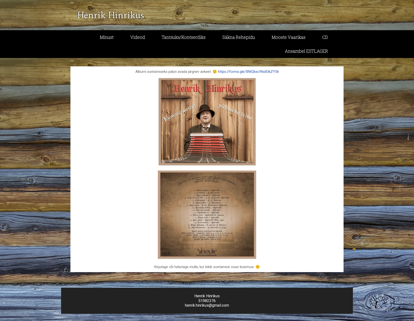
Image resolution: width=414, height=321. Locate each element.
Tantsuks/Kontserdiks (184, 37)
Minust (107, 37)
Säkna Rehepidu (238, 37)
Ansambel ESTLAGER (306, 51)
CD (325, 37)
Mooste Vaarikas (288, 37)
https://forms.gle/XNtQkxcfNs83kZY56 (248, 71)
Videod (137, 37)
